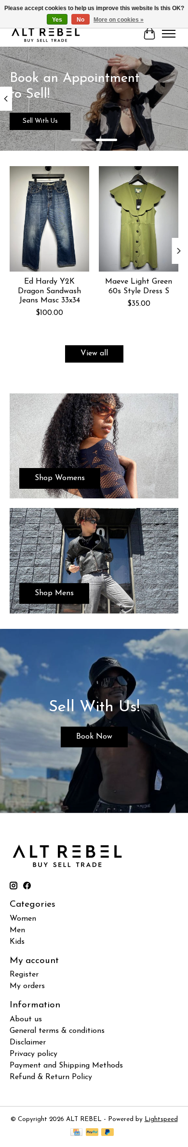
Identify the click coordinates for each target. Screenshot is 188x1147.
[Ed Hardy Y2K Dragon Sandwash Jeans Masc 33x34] (49, 219)
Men (17, 930)
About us (26, 1019)
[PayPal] (92, 1132)
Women (23, 919)
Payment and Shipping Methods (66, 1065)
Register (24, 974)
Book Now (94, 737)
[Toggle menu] (168, 33)
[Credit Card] (76, 1132)
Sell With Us (40, 121)
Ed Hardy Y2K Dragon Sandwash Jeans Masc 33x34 (49, 291)
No (80, 19)
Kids (17, 942)
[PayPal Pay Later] (107, 1132)
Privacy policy (33, 1054)
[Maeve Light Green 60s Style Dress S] (138, 219)
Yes (57, 19)
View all (94, 353)
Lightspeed (161, 1119)
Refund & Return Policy (51, 1077)
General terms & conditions (57, 1031)
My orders (27, 986)
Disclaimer (28, 1042)
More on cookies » (119, 19)
